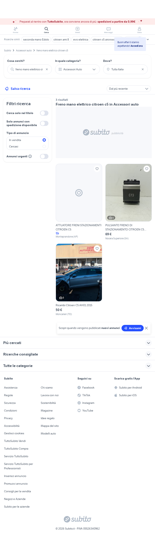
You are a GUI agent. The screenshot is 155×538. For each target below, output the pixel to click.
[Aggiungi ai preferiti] (97, 169)
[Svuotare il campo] (46, 69)
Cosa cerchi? (16, 61)
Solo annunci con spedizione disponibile (21, 123)
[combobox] (30, 69)
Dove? (107, 61)
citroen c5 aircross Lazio (107, 39)
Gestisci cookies (14, 433)
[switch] (44, 113)
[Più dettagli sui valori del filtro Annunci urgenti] (30, 156)
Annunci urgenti (16, 156)
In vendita (15, 140)
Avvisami (135, 328)
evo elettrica (80, 39)
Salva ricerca (20, 89)
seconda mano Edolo (36, 39)
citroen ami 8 (61, 39)
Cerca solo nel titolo (19, 113)
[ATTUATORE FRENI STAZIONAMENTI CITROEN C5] (79, 202)
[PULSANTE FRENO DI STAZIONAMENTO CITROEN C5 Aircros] (128, 202)
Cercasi (13, 146)
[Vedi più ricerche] (148, 39)
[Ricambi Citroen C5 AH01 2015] (79, 280)
